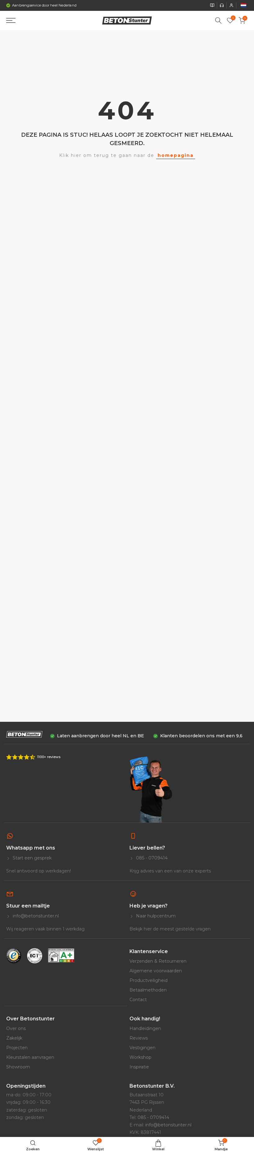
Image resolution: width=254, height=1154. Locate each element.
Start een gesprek (31, 858)
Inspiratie (139, 1067)
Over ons (16, 1028)
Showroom (18, 1067)
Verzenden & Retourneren (157, 961)
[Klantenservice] (222, 5)
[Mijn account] (231, 5)
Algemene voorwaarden (155, 971)
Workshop (140, 1057)
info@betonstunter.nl (35, 916)
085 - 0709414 (151, 858)
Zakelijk (14, 1038)
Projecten (17, 1047)
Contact (138, 999)
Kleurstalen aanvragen (30, 1057)
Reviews (138, 1038)
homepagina (176, 155)
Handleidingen (145, 1028)
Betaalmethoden (148, 990)
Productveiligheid (148, 980)
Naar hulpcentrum (155, 916)
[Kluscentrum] (212, 5)
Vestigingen (142, 1047)
